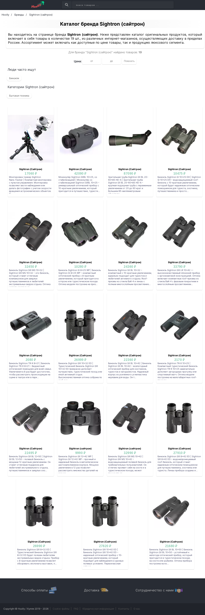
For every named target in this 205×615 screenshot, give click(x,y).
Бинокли (14, 78)
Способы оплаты (34, 590)
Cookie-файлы (61, 608)
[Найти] (66, 5)
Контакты (123, 608)
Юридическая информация (98, 608)
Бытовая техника (19, 95)
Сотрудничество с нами (155, 590)
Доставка (91, 590)
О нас (137, 608)
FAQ (76, 608)
